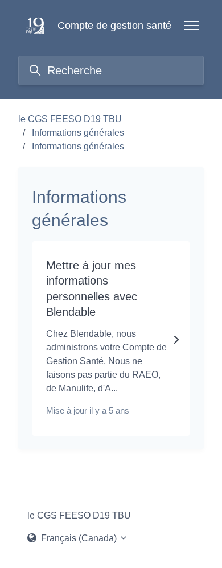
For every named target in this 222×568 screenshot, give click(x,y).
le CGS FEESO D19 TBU (70, 119)
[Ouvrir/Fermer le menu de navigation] (192, 25)
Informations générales (78, 132)
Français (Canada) (79, 538)
